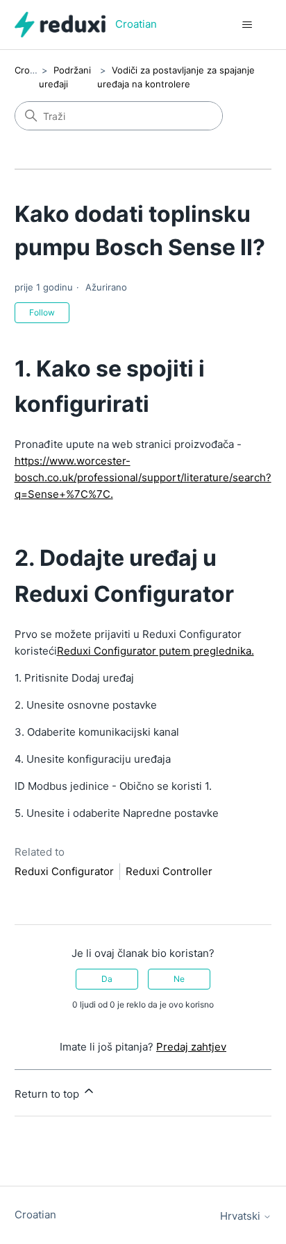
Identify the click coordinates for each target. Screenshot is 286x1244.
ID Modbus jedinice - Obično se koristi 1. (113, 786)
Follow (42, 312)
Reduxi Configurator (64, 871)
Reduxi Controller (169, 871)
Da (106, 979)
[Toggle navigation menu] (246, 25)
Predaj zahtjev (191, 1046)
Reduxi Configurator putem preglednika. (155, 650)
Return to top (48, 1093)
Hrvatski (241, 1216)
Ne (179, 979)
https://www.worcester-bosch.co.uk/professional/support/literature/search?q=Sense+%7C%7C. (143, 477)
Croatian (33, 70)
